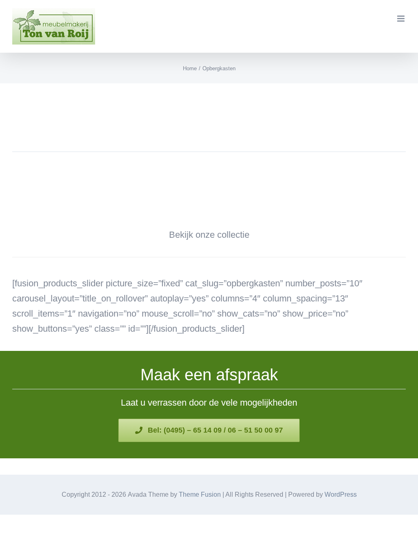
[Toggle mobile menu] (401, 18)
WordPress (341, 494)
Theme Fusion (200, 494)
